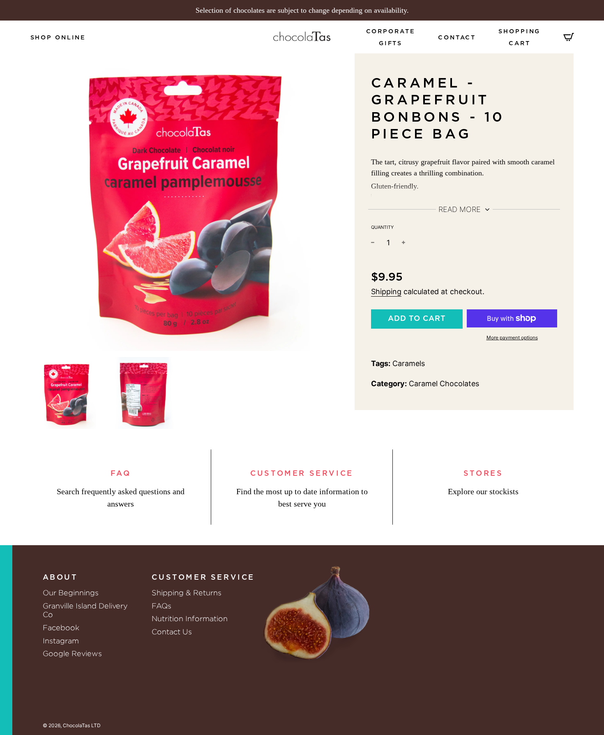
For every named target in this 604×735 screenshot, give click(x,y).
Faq (121, 473)
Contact (457, 38)
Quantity (382, 227)
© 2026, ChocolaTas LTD (72, 725)
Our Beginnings (71, 593)
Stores (483, 473)
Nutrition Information (190, 618)
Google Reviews (72, 653)
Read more (460, 209)
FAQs (161, 606)
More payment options (512, 337)
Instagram (61, 641)
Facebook (61, 627)
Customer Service (301, 473)
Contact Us (172, 632)
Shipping (386, 291)
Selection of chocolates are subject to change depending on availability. (302, 10)
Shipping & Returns (186, 593)
